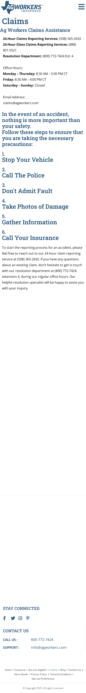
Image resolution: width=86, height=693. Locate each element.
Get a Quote (21, 674)
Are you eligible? (37, 669)
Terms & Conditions (60, 674)
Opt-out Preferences (43, 678)
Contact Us (74, 669)
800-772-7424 (42, 639)
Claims (53, 669)
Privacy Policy (39, 674)
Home (8, 669)
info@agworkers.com (49, 647)
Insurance (19, 669)
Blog (62, 669)
